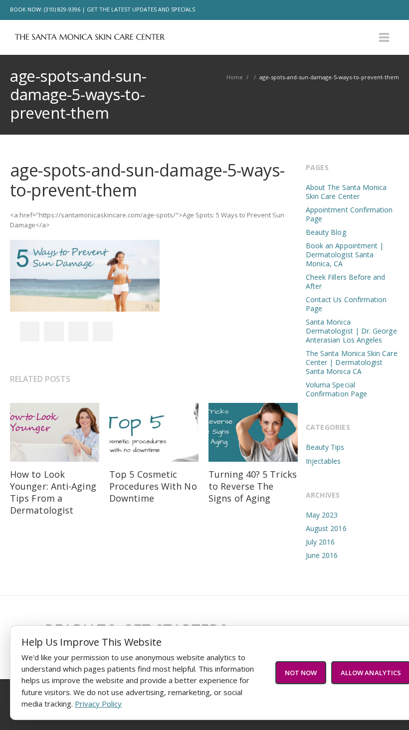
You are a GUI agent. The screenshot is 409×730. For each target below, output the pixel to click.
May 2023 (322, 515)
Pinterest (103, 332)
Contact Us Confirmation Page (346, 304)
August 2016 (326, 528)
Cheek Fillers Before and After (346, 281)
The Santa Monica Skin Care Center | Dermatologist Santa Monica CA (352, 362)
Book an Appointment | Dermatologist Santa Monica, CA (345, 254)
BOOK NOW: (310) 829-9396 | (47, 9)
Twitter (368, 10)
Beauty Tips (325, 447)
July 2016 (320, 542)
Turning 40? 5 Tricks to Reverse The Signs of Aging (252, 486)
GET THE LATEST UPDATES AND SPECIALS (141, 9)
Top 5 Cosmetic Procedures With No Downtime (153, 486)
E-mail (389, 10)
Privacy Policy (98, 704)
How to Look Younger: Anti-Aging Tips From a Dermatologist (53, 492)
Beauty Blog (326, 232)
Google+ (78, 332)
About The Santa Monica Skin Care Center (346, 191)
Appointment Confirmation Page (349, 214)
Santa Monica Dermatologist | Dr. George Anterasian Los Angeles (351, 331)
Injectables (323, 461)
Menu (384, 37)
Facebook (347, 10)
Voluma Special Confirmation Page (336, 389)
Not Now (301, 672)
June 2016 (322, 555)
